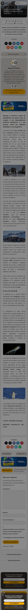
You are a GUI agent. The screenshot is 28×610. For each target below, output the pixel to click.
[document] (14, 305)
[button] (2, 594)
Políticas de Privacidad (10, 607)
